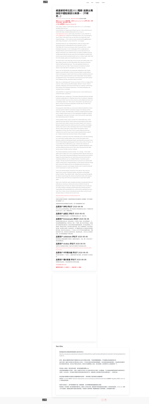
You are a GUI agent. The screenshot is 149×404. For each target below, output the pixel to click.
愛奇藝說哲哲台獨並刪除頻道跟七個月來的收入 (71, 352)
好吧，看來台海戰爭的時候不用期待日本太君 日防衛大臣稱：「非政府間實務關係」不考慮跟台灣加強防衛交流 (87, 360)
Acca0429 (59, 18)
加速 (78, 18)
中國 (74, 18)
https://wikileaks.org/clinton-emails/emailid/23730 (68, 195)
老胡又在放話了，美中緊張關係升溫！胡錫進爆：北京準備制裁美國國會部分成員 (80, 385)
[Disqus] (74, 292)
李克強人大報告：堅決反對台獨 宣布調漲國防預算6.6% (74, 368)
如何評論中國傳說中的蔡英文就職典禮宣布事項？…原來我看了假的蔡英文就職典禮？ (81, 376)
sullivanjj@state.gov (61, 35)
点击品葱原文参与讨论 (61, 264)
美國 (72, 18)
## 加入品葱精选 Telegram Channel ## (66, 24)
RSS (92, 2)
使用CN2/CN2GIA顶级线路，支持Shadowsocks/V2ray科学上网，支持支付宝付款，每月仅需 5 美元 (74, 21)
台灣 (76, 18)
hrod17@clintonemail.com (62, 33)
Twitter (103, 2)
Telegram (97, 2)
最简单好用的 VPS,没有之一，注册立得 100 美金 (68, 267)
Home (87, 2)
